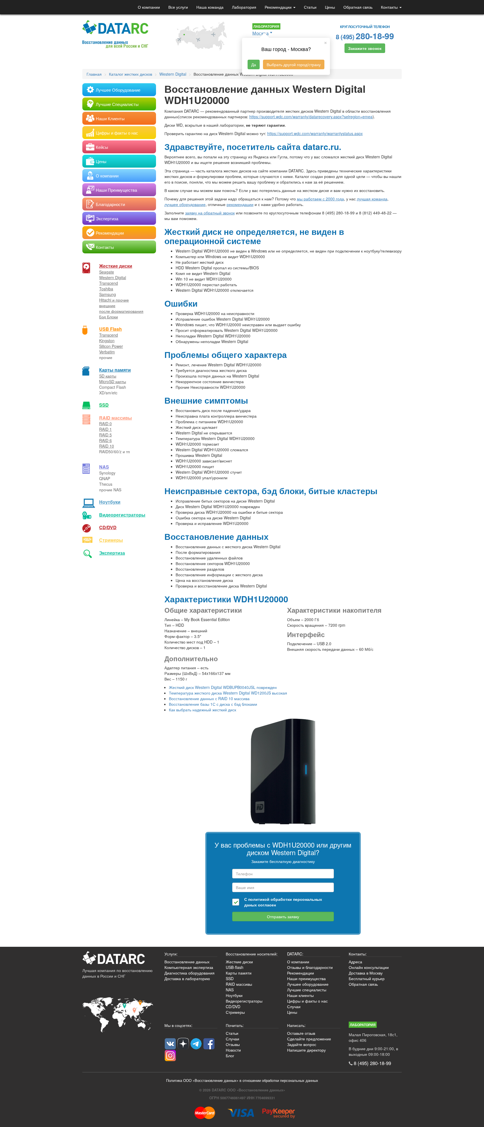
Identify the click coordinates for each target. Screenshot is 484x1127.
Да (253, 64)
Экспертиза (112, 553)
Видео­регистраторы (122, 515)
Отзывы (233, 1044)
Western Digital (112, 277)
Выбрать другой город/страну (294, 64)
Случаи (294, 1006)
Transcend (108, 283)
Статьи (310, 7)
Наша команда (210, 7)
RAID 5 (105, 435)
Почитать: (235, 1025)
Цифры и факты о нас (307, 1001)
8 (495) (365, 36)
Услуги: (171, 954)
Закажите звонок (364, 48)
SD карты (107, 376)
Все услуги (178, 7)
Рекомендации (279, 7)
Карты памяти (115, 370)
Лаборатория (244, 7)
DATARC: (295, 954)
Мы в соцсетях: (178, 1025)
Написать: (296, 1025)
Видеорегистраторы (244, 1001)
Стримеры (111, 540)
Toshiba (106, 288)
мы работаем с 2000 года (320, 199)
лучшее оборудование (185, 204)
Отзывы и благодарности (310, 967)
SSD (104, 405)
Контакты (390, 7)
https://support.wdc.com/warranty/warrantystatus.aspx (315, 133)
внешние (107, 305)
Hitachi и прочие (114, 300)
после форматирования (121, 311)
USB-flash (234, 967)
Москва (260, 33)
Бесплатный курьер (367, 978)
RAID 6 (105, 440)
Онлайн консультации (369, 967)
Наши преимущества (306, 978)
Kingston (107, 340)
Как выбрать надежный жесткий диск (202, 709)
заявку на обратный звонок (210, 213)
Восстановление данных (187, 961)
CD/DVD (108, 527)
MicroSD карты (112, 381)
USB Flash (110, 329)
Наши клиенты (300, 995)
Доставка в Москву (366, 973)
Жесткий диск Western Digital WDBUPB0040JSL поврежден (223, 687)
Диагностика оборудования (189, 973)
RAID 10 (106, 446)
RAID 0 (105, 423)
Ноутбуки (109, 502)
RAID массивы (115, 418)
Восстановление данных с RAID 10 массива (209, 698)
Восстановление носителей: (252, 954)
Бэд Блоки (108, 317)
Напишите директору (306, 1050)
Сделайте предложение (309, 1039)
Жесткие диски (115, 266)
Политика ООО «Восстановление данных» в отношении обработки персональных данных (242, 1080)
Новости (233, 1050)
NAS (104, 467)
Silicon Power (111, 346)
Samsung (107, 294)
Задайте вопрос (301, 1044)
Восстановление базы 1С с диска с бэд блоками (213, 704)
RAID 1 (105, 429)
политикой (258, 899)
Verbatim (107, 352)
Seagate (106, 272)
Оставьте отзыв (301, 1033)
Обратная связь (358, 7)
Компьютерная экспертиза (188, 967)
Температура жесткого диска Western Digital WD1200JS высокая (228, 693)
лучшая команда (372, 199)
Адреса (355, 961)
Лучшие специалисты (306, 989)
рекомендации (240, 204)
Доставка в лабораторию (187, 978)
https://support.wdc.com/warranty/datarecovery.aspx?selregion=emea (311, 116)
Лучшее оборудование (308, 984)
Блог (230, 1055)
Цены (330, 7)
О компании (149, 7)
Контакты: (358, 954)
